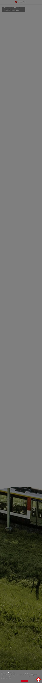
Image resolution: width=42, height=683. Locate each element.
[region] (21, 676)
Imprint (9, 678)
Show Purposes (17, 680)
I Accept (24, 680)
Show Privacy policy (4, 678)
